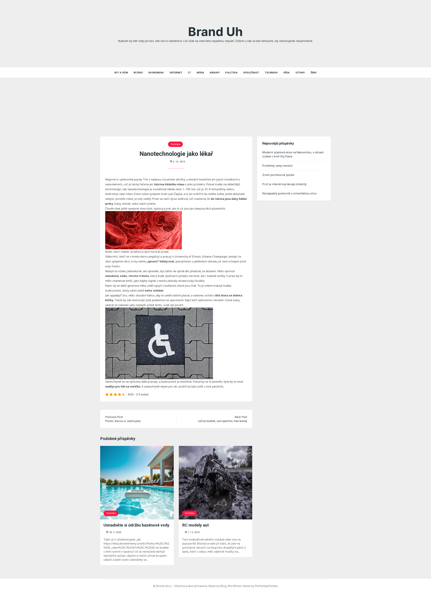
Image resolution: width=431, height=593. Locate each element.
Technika (271, 72)
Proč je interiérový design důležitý (284, 184)
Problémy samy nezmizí (277, 165)
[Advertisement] (215, 102)
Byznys (138, 72)
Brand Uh (215, 31)
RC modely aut (195, 525)
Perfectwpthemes (266, 586)
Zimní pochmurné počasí (278, 175)
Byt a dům (121, 72)
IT (189, 72)
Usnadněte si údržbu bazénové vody (136, 525)
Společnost (251, 72)
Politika (231, 72)
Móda (200, 72)
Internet (176, 72)
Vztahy (300, 72)
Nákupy (215, 72)
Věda (286, 72)
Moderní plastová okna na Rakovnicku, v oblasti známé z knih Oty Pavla (293, 154)
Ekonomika (156, 72)
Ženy (314, 72)
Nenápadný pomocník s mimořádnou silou (289, 193)
